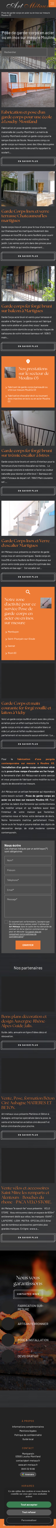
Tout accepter (29, 1504)
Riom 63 (12, 652)
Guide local (28, 1439)
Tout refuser (29, 1512)
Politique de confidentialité (28, 1435)
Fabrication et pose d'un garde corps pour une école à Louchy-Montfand (26, 117)
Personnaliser (29, 1520)
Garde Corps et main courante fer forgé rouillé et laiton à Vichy (26, 708)
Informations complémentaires (28, 1426)
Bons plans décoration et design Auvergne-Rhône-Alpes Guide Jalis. (24, 1021)
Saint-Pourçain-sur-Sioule (21, 638)
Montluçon (13, 631)
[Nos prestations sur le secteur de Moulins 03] (10, 372)
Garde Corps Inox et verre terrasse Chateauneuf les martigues (25, 216)
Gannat (11, 645)
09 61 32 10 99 (28, 1468)
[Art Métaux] (28, 5)
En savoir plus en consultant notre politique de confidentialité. (25, 934)
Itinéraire (29, 1474)
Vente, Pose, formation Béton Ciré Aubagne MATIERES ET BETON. (27, 1103)
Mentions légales (28, 1430)
